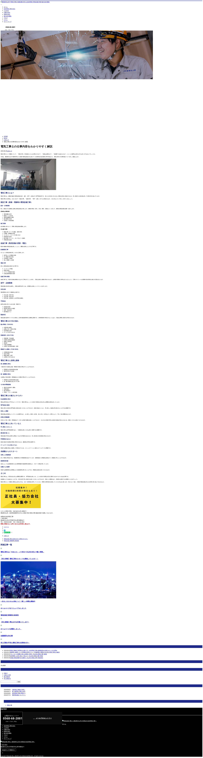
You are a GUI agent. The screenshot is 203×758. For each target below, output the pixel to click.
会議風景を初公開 (7, 636)
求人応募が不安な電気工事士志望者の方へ (15, 643)
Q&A (6, 673)
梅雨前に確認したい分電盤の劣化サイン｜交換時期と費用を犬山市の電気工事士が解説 (35, 652)
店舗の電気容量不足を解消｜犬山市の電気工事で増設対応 (26, 658)
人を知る (6, 11)
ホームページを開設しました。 (11, 629)
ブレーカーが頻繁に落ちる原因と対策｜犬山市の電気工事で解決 (28, 654)
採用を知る (7, 14)
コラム (6, 20)
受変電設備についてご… (19, 695)
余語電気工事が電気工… (19, 693)
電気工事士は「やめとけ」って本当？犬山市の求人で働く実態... (22, 552)
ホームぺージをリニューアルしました (13, 608)
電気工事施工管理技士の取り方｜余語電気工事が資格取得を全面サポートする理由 (33, 650)
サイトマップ (7, 22)
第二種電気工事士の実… (19, 691)
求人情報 (7, 678)
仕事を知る (7, 12)
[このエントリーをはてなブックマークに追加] (4, 531)
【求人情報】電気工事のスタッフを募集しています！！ (19, 559)
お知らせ (9, 151)
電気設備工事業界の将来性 (10, 615)
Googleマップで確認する (8, 750)
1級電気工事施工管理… (18, 689)
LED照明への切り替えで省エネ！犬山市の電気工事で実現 (26, 656)
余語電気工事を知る (9, 9)
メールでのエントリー (44, 718)
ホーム (6, 7)
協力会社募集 (7, 16)
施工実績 (7, 677)
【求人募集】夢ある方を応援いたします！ (15, 622)
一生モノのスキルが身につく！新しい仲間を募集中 (18, 601)
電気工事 (9, 705)
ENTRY (6, 32)
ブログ (6, 18)
